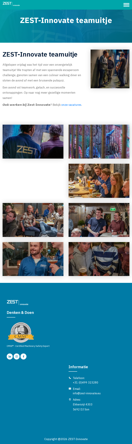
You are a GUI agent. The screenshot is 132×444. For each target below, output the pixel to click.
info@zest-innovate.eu (87, 393)
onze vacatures (71, 105)
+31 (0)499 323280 (85, 382)
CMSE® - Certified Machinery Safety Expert (28, 346)
